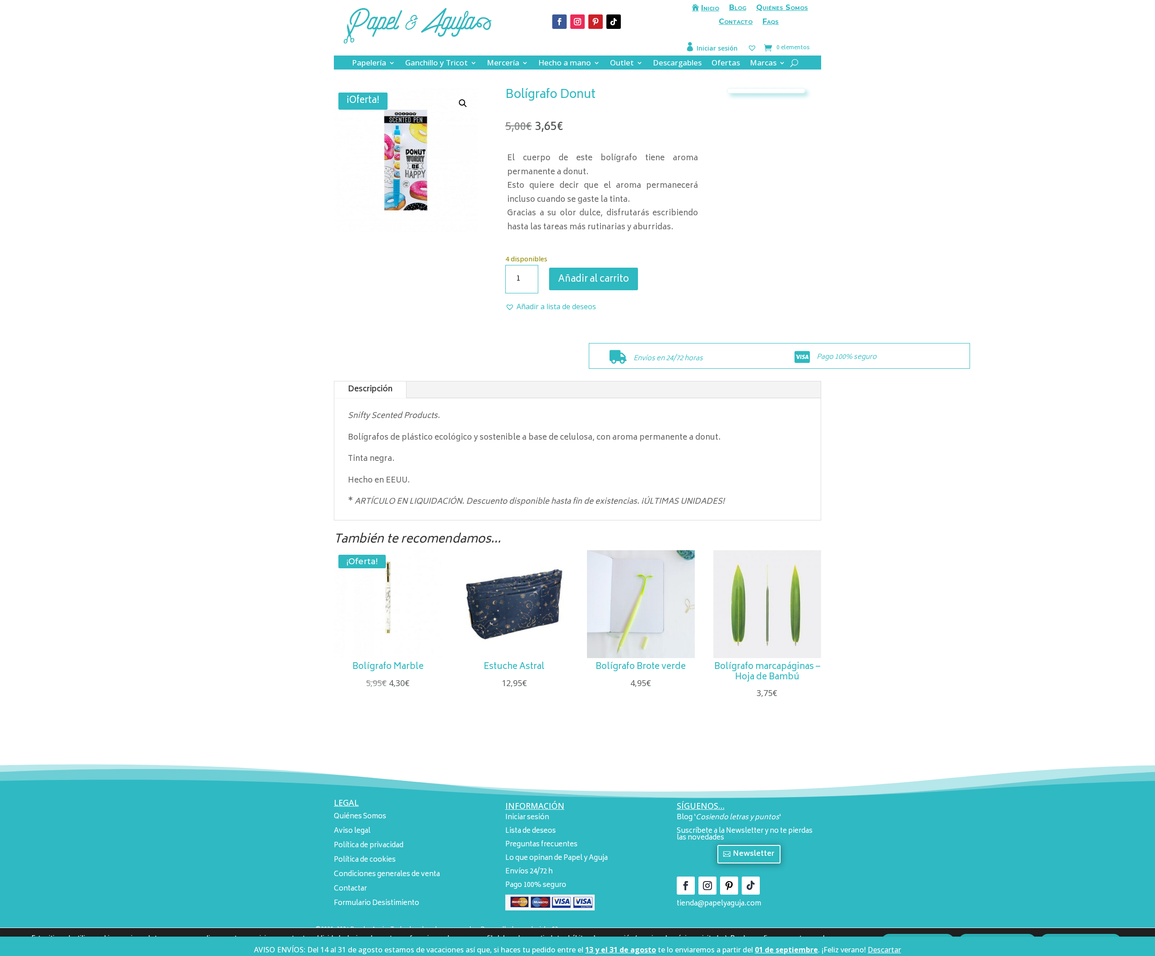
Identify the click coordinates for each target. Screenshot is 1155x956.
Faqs (770, 22)
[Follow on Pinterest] (595, 21)
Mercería (503, 64)
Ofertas (725, 64)
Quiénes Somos (782, 8)
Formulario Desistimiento (376, 903)
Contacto (736, 22)
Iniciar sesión (717, 48)
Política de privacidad (368, 846)
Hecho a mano (564, 64)
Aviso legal (352, 831)
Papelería (369, 64)
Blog (737, 8)
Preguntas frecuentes (541, 845)
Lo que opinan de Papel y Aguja (556, 858)
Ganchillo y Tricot (436, 64)
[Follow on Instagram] (577, 21)
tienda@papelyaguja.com (719, 904)
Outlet (622, 64)
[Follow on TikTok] (613, 21)
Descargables (677, 64)
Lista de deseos (530, 831)
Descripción (370, 389)
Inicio (710, 8)
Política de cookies (365, 860)
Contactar (350, 889)
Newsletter (754, 854)
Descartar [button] (884, 950)
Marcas (763, 64)
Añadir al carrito (593, 280)
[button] (463, 103)
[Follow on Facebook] (559, 21)
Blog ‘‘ (729, 818)
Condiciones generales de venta (387, 874)
